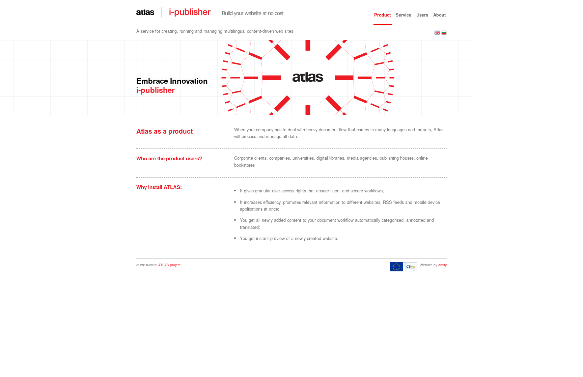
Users (422, 15)
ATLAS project (169, 264)
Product (382, 15)
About (439, 15)
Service (403, 15)
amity (442, 264)
